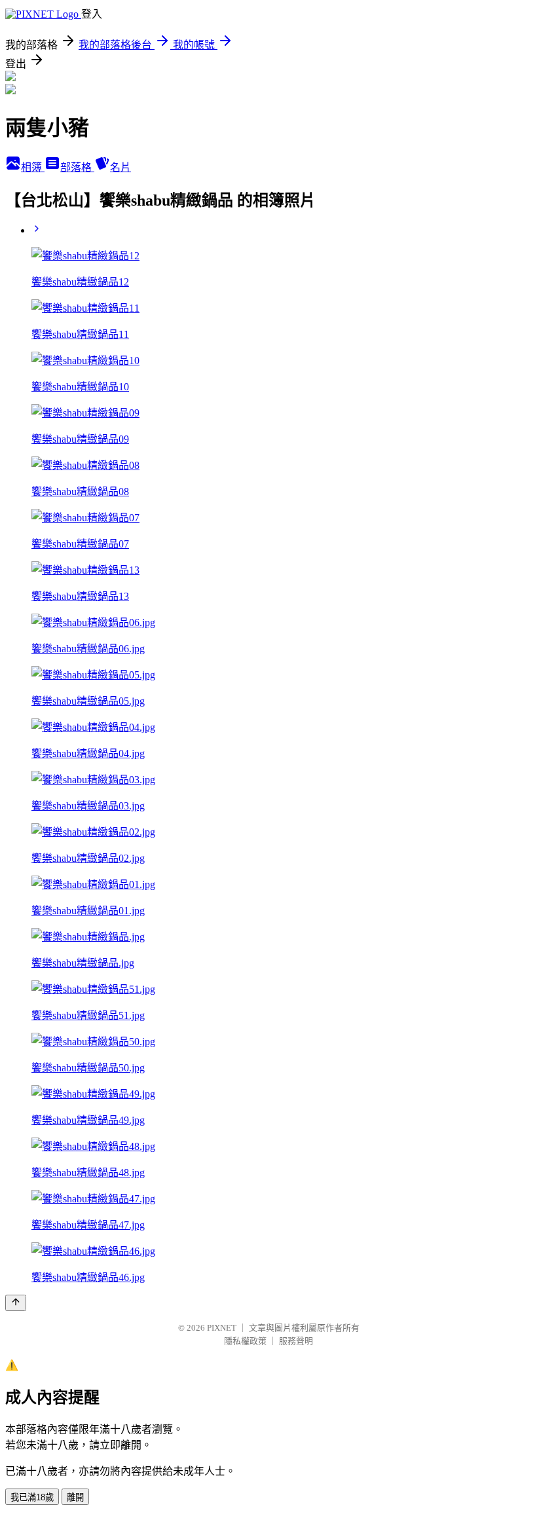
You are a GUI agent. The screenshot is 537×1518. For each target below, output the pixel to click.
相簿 (33, 167)
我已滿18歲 (32, 1497)
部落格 (77, 167)
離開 (75, 1497)
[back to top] (15, 1303)
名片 (120, 167)
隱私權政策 (245, 1341)
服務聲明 (296, 1341)
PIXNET (221, 1328)
